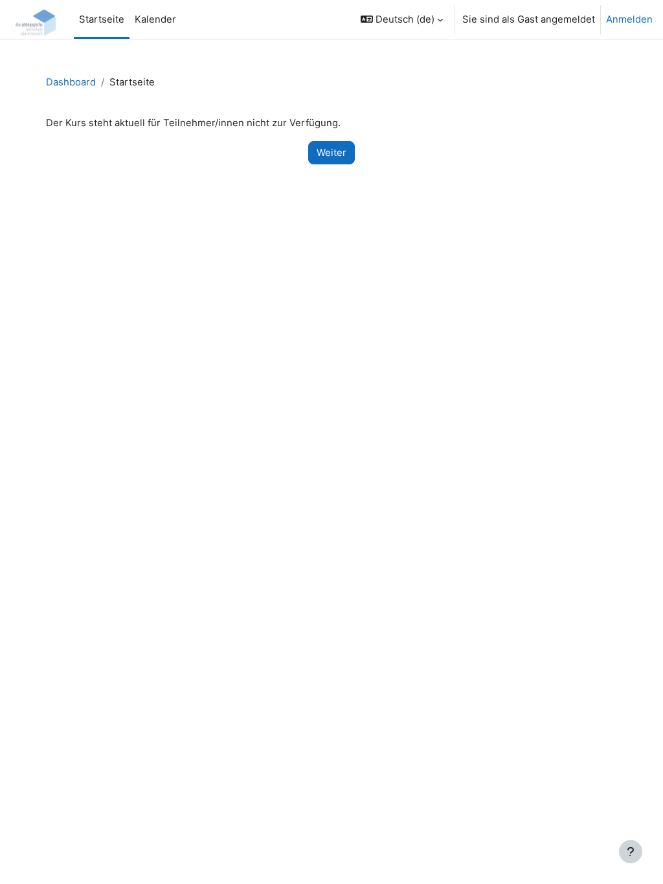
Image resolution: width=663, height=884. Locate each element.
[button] (401, 19)
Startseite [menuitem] (101, 19)
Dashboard (71, 82)
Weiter (331, 153)
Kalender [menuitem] (155, 19)
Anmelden (629, 19)
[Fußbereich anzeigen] (630, 851)
